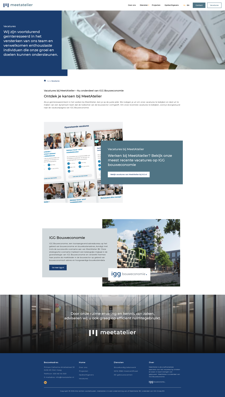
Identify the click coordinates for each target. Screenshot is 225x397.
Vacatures (214, 5)
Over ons (132, 5)
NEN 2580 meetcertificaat (126, 371)
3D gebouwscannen (123, 375)
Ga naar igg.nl (58, 267)
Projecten (156, 5)
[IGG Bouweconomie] (157, 383)
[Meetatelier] (18, 5)
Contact (199, 5)
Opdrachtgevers (172, 5)
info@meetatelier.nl (65, 377)
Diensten (144, 5)
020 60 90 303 (59, 374)
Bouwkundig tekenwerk (125, 367)
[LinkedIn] (45, 382)
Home (49, 81)
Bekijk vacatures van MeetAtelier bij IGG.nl (129, 174)
